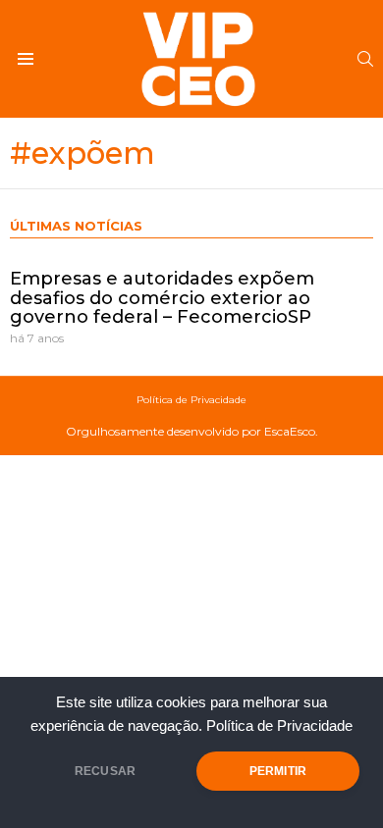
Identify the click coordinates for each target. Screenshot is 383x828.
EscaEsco (289, 431)
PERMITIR (277, 771)
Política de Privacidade (279, 726)
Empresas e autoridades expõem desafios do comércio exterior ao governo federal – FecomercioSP (162, 298)
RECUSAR (105, 771)
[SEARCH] (365, 59)
